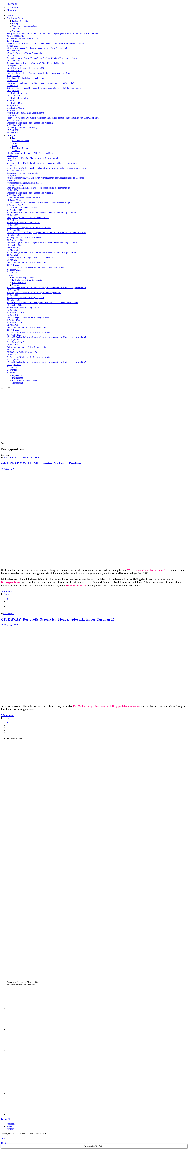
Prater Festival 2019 (15, 312)
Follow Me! (6, 1119)
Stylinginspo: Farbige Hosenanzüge (22, 38)
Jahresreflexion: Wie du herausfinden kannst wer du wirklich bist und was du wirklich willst (46, 168)
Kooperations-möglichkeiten (24, 380)
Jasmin (7, 594)
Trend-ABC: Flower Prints (18, 93)
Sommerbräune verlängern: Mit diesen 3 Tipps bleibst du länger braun (37, 63)
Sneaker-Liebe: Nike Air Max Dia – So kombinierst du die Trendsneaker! (38, 188)
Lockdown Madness (21, 148)
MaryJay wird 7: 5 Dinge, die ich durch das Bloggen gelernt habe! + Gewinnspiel (42, 163)
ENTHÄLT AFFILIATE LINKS (24, 457)
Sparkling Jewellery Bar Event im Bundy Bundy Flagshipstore (34, 292)
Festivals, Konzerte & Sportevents (27, 280)
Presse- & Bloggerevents (23, 277)
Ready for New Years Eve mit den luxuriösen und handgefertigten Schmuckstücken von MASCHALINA (53, 33)
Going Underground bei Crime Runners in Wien (28, 217)
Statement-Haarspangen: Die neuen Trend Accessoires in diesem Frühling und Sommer (44, 88)
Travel (15, 143)
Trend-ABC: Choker (16, 108)
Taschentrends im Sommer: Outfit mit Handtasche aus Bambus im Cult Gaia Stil (41, 83)
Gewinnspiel (8, 613)
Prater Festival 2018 (15, 322)
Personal (16, 138)
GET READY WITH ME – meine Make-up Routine (41, 463)
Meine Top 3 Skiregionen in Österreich (23, 198)
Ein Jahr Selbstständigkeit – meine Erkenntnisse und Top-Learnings (36, 267)
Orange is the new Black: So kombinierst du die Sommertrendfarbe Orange (39, 73)
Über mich (12, 369)
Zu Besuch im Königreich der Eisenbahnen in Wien (29, 227)
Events (10, 275)
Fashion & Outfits (20, 21)
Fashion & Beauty (16, 18)
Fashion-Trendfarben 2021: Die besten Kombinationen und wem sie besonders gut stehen (45, 43)
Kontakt (11, 372)
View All (16, 31)
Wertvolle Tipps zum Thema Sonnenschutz (25, 53)
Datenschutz (17, 378)
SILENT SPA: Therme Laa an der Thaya (25, 207)
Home (10, 15)
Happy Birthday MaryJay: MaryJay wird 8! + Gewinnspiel (32, 158)
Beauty (15, 23)
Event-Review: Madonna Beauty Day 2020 (25, 68)
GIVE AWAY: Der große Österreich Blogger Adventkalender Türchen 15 (58, 619)
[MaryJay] (42, 432)
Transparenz (17, 383)
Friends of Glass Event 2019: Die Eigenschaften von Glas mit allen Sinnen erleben (42, 302)
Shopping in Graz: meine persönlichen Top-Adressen (30, 123)
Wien (14, 145)
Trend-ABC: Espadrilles (17, 98)
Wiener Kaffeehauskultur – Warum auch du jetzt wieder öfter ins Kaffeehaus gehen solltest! (46, 287)
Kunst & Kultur (19, 282)
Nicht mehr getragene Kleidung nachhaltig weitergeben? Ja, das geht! (37, 48)
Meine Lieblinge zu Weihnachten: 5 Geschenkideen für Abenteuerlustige (38, 203)
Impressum (17, 375)
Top (3, 1138)
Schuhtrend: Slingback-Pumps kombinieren (25, 78)
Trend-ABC (17, 28)
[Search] (2, 388)
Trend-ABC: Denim (15, 103)
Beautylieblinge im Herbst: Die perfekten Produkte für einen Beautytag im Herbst (42, 58)
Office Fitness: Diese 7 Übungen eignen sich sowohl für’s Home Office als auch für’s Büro (46, 232)
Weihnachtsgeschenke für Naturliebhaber (24, 183)
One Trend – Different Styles (24, 26)
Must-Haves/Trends (20, 140)
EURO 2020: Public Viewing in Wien (23, 222)
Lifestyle (11, 135)
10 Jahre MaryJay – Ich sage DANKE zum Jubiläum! (30, 153)
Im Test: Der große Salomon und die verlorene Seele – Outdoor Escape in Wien (41, 212)
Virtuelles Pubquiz (15, 247)
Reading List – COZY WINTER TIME (24, 237)
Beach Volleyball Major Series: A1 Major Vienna (28, 317)
